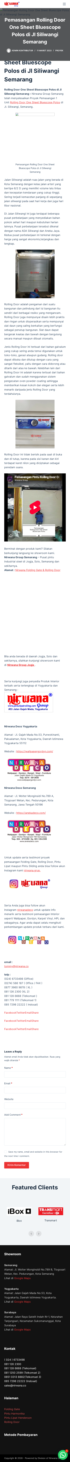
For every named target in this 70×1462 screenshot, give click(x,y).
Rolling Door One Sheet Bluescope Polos (35, 102)
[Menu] (64, 4)
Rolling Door (12, 1422)
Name (8, 1067)
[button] (63, 1455)
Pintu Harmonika (14, 1413)
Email (8, 1083)
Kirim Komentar (16, 1165)
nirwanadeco (25, 909)
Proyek (59, 50)
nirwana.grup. (32, 870)
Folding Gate (12, 1409)
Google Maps (22, 1278)
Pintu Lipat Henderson (18, 1417)
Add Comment (13, 1114)
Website (9, 1099)
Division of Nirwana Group (51, 1458)
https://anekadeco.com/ (31, 812)
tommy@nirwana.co (16, 966)
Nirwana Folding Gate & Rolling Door (37, 570)
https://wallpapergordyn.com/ (34, 751)
